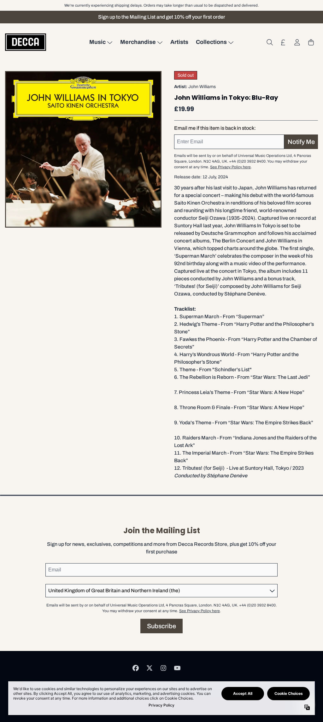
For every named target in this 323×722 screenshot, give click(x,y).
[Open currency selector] (283, 42)
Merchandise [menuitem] (138, 42)
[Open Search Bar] (269, 42)
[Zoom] (83, 149)
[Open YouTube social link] (177, 668)
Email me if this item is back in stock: (215, 128)
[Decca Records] (25, 42)
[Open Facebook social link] (136, 668)
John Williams (202, 86)
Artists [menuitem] (179, 42)
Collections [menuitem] (211, 42)
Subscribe (161, 626)
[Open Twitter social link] (149, 668)
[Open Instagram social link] (163, 668)
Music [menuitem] (97, 42)
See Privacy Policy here (230, 167)
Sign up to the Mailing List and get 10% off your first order (161, 17)
